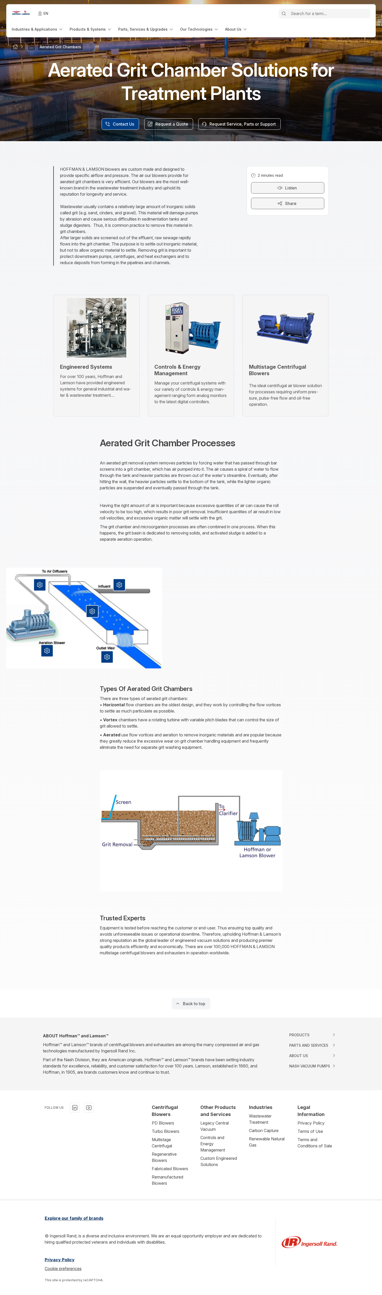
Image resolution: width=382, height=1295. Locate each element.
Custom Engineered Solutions (218, 1161)
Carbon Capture (264, 1130)
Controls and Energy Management (212, 1144)
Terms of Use (310, 1131)
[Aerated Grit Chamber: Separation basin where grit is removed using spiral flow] (92, 611)
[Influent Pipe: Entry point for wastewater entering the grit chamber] (119, 585)
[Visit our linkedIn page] (75, 1108)
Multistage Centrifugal (162, 1142)
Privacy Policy (311, 1123)
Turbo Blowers (165, 1131)
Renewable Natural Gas (267, 1142)
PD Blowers (163, 1123)
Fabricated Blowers (170, 1168)
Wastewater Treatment (260, 1119)
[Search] (283, 13)
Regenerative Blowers (164, 1157)
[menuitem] (37, 29)
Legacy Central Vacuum (214, 1126)
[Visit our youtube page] (89, 1108)
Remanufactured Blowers (167, 1180)
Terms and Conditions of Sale (315, 1142)
